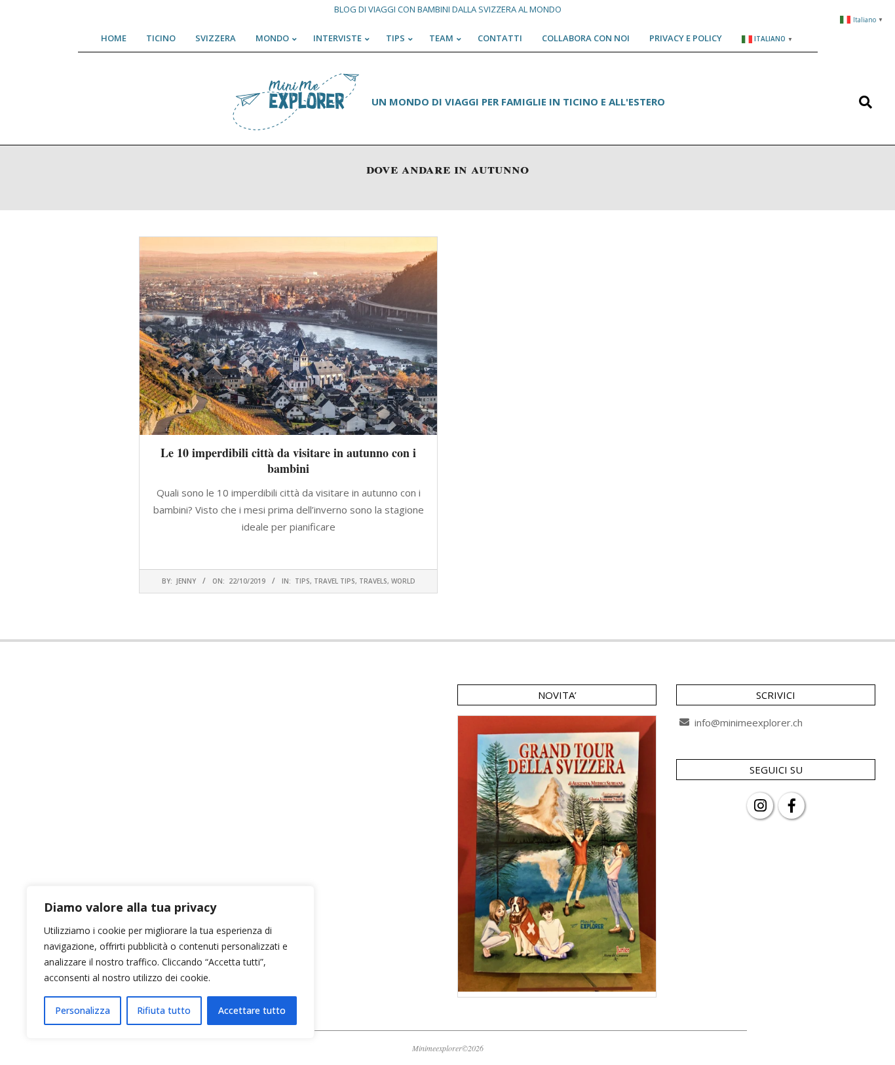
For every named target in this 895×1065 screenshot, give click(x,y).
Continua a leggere (288, 552)
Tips (302, 581)
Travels (373, 581)
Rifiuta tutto (164, 1010)
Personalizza (82, 1010)
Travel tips (334, 581)
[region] (170, 962)
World (403, 581)
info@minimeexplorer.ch (749, 722)
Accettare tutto (252, 1010)
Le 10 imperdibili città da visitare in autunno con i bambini (288, 460)
